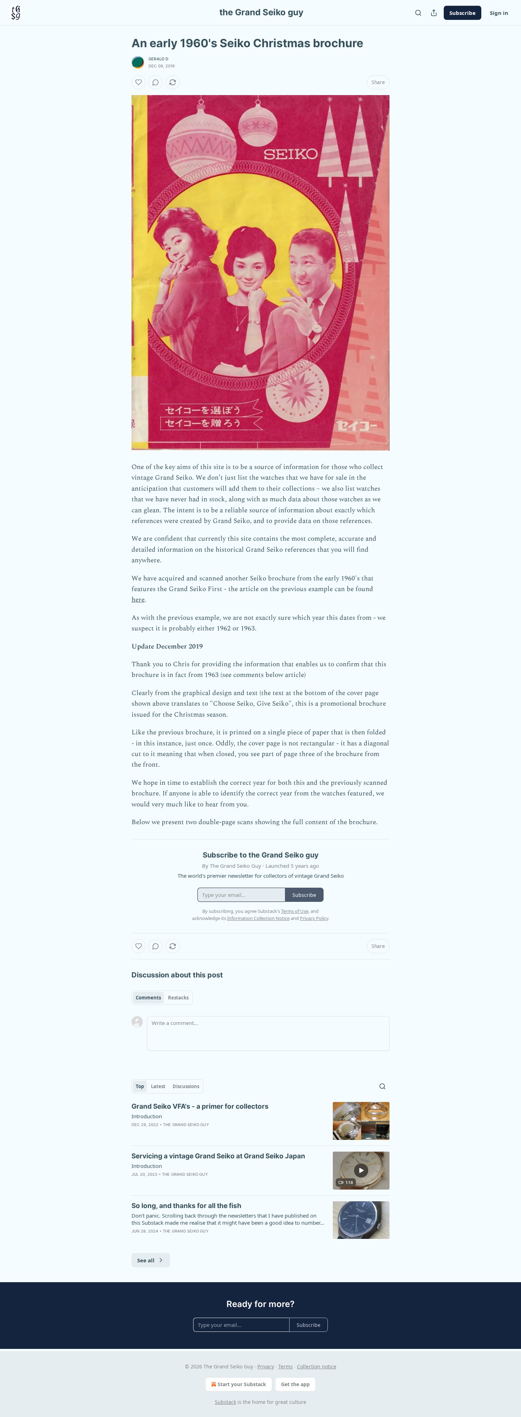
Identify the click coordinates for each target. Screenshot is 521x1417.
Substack (225, 1402)
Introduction (146, 1116)
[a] (361, 1170)
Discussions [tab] (186, 1086)
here (138, 600)
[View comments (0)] (156, 82)
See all (146, 1260)
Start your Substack (242, 1384)
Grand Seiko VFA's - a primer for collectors (200, 1106)
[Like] (138, 82)
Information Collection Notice (258, 918)
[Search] (418, 13)
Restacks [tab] (178, 997)
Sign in (499, 12)
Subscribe (462, 12)
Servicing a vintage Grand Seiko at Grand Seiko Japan (218, 1156)
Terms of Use (294, 911)
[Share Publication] (434, 13)
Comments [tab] (148, 997)
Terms (285, 1366)
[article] (260, 1121)
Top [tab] (140, 1086)
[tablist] (162, 998)
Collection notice (316, 1366)
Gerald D (159, 58)
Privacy (265, 1366)
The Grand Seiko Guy (186, 1124)
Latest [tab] (158, 1086)
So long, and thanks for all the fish (186, 1206)
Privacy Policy (314, 918)
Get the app (295, 1384)
